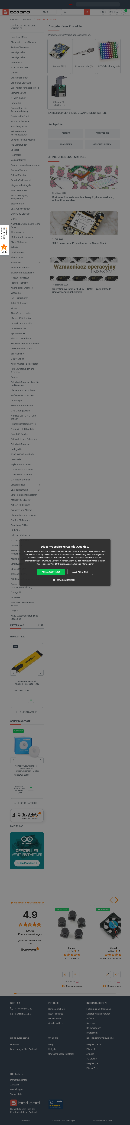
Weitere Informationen (84, 564)
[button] (65, 580)
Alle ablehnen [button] (80, 572)
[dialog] (65, 562)
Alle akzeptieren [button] (51, 572)
